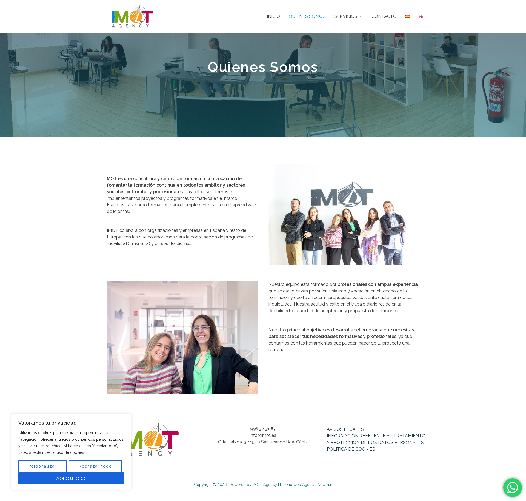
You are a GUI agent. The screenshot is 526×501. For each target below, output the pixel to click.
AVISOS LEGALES (345, 429)
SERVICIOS (345, 16)
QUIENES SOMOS (307, 16)
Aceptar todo (71, 478)
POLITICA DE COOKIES (351, 449)
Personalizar (42, 466)
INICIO (273, 16)
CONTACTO (384, 16)
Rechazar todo (95, 466)
